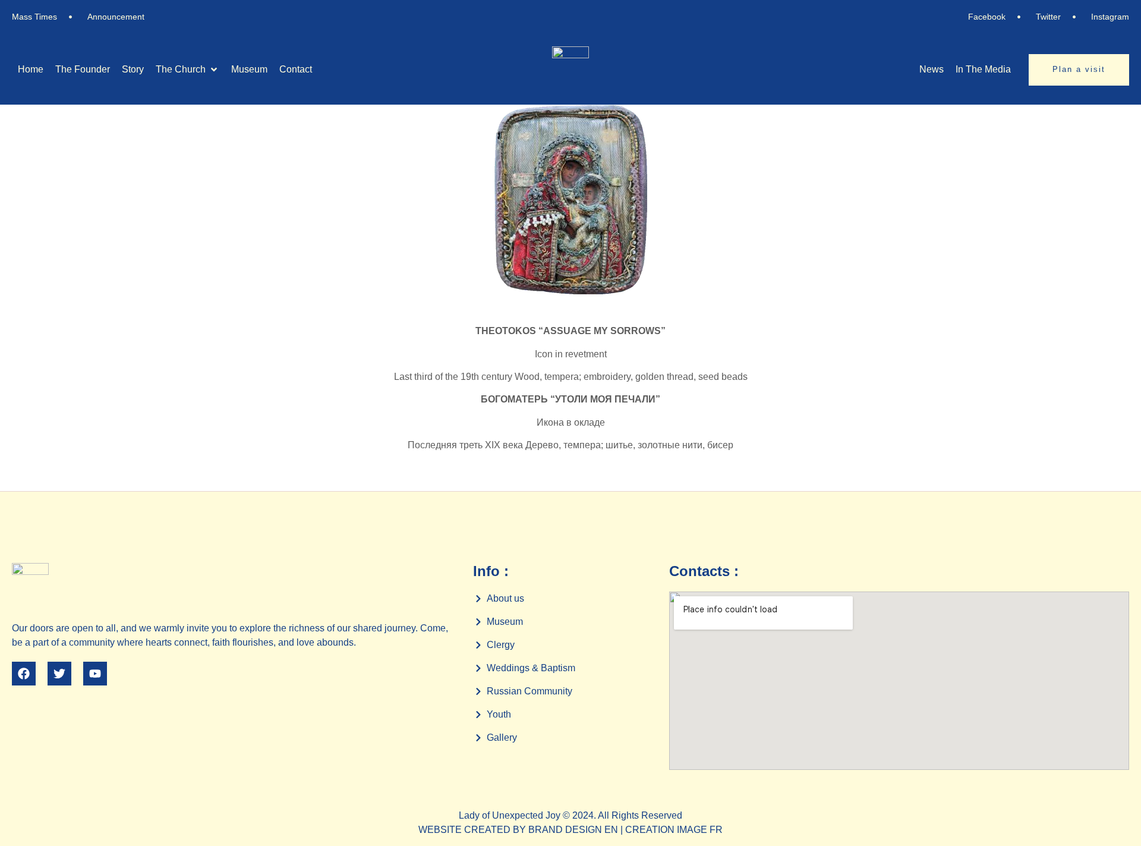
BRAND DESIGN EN (573, 830)
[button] (187, 69)
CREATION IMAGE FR (674, 830)
